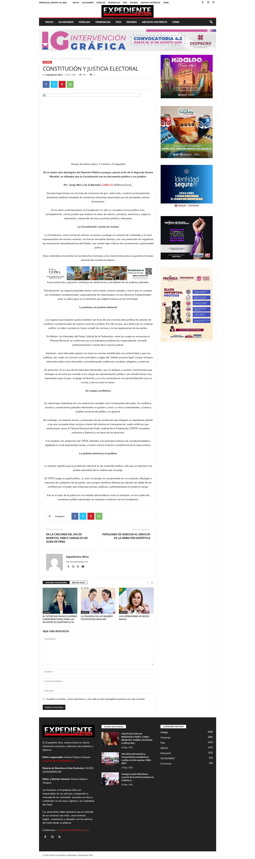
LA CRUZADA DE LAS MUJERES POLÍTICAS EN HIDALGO (97, 618)
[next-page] (152, 582)
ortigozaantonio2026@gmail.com (58, 761)
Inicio (76, 2)
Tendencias (114, 2)
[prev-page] (148, 582)
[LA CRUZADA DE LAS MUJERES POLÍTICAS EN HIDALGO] (98, 601)
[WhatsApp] (70, 84)
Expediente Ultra (54, 74)
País (125, 2)
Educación (165, 753)
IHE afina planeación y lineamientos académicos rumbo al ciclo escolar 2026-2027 (136, 758)
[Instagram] (208, 2)
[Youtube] (83, 566)
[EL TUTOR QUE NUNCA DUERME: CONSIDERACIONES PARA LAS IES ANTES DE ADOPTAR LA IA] (60, 601)
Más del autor (78, 582)
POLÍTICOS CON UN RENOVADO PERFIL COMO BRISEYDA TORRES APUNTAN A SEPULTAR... (136, 738)
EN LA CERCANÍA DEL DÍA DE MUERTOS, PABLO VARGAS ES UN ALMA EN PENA (67, 538)
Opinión (53, 58)
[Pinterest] (62, 84)
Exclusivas (166, 763)
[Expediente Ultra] (127, 11)
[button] (211, 22)
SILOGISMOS (88, 2)
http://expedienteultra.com (77, 562)
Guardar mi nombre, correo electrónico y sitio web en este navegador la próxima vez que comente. (95, 699)
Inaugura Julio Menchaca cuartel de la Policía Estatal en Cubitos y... (137, 777)
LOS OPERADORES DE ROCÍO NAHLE (134, 618)
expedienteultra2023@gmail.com (73, 830)
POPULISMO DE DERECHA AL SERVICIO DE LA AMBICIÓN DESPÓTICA (126, 536)
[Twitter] (213, 2)
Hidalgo (100, 2)
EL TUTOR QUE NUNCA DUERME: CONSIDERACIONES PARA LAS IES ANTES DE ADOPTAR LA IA (60, 619)
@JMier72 (107, 184)
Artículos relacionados (56, 582)
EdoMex (134, 2)
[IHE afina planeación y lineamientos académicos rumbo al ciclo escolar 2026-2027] (110, 758)
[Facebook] (203, 2)
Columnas (165, 737)
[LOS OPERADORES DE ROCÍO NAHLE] (136, 601)
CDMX (166, 2)
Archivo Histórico (150, 2)
